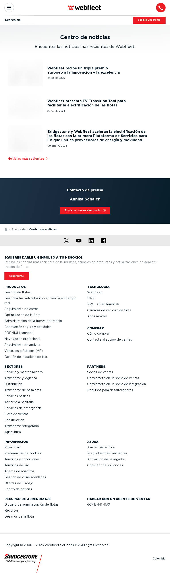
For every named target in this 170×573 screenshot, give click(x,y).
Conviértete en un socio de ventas (113, 378)
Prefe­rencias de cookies (22, 453)
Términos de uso (16, 465)
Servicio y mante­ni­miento (23, 372)
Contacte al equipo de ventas (109, 339)
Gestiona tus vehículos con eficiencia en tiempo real (40, 300)
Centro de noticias (18, 489)
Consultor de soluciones (105, 465)
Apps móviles (97, 316)
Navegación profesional (22, 339)
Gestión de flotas (17, 292)
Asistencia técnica (101, 447)
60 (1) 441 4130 (98, 504)
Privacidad (12, 447)
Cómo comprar (98, 333)
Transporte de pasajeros (22, 390)
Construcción (14, 420)
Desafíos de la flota (19, 516)
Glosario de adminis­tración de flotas (31, 504)
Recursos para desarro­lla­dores (110, 390)
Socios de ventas (100, 372)
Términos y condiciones (22, 459)
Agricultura (12, 432)
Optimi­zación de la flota (22, 315)
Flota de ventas (16, 414)
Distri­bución (13, 384)
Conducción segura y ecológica (27, 327)
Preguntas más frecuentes (107, 453)
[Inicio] (6, 229)
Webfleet (94, 292)
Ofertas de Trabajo (18, 483)
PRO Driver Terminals (103, 304)
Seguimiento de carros (21, 309)
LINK (91, 298)
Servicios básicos (17, 396)
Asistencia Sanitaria (19, 402)
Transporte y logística (20, 378)
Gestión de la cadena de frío (25, 357)
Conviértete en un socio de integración (116, 384)
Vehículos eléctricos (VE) (23, 351)
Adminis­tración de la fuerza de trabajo (33, 321)
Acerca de (18, 229)
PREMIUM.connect (18, 333)
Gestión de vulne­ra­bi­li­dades (25, 477)
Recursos (11, 510)
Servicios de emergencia (23, 408)
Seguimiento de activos (22, 345)
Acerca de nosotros (19, 471)
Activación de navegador (106, 459)
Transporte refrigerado (21, 426)
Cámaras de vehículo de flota (109, 310)
